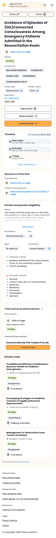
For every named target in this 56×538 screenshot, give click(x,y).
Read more (28, 227)
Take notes (26, 108)
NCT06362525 (11, 98)
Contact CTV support (13, 509)
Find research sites (12, 493)
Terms (5, 525)
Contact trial (26, 123)
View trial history (26, 164)
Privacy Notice (9, 520)
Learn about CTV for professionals (20, 498)
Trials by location (11, 482)
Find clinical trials (11, 477)
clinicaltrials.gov (23, 462)
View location (26, 116)
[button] (16, 70)
